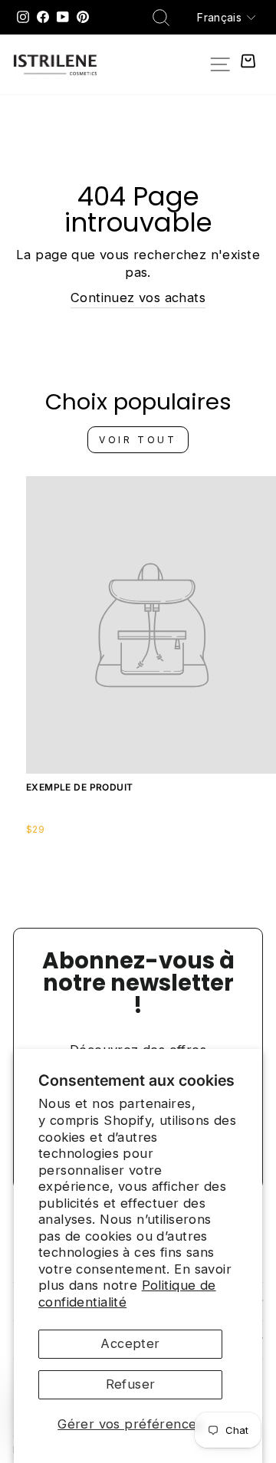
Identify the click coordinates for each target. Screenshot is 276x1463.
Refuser (131, 1384)
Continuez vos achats (138, 297)
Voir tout (137, 439)
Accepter (129, 1343)
